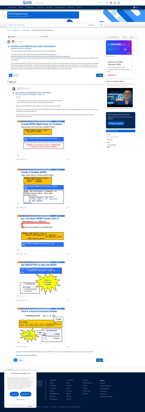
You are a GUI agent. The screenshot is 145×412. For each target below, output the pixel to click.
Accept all (14, 394)
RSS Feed (45, 36)
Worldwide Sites (111, 3)
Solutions (70, 7)
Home (8, 30)
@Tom (19, 97)
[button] (9, 46)
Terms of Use (45, 406)
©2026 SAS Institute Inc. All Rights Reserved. (69, 406)
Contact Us (115, 3)
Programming (29, 7)
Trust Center (54, 406)
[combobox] (55, 25)
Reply (100, 75)
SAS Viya (48, 7)
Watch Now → (112, 75)
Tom (15, 41)
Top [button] (11, 369)
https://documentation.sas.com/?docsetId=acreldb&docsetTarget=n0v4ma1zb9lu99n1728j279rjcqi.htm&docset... (40, 56)
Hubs (78, 7)
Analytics (39, 7)
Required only (25, 394)
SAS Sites (119, 3)
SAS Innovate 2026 (110, 56)
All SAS (100, 2)
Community (12, 7)
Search (107, 3)
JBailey (21, 88)
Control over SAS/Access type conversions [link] (43, 30)
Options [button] (13, 36)
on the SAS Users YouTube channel (124, 108)
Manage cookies (20, 399)
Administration (59, 7)
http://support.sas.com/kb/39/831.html (26, 355)
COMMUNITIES (39, 3)
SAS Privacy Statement (28, 382)
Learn (20, 7)
